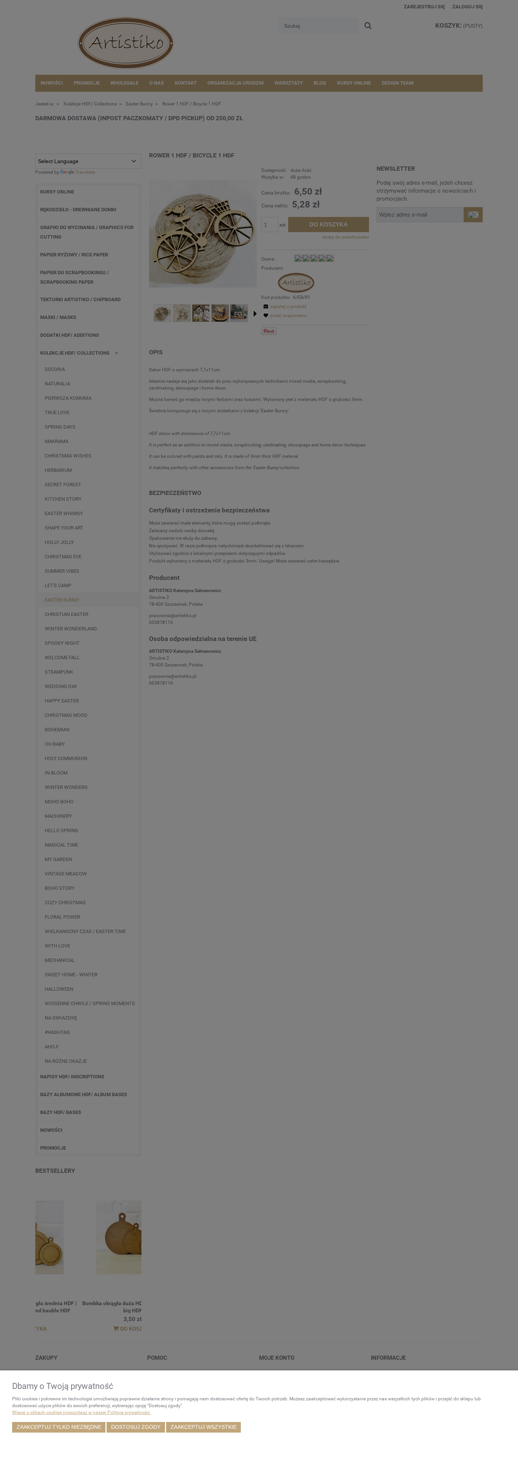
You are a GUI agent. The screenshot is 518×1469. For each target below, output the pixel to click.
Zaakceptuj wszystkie (204, 1427)
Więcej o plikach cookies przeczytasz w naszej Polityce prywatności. (81, 1412)
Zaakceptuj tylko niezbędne (59, 1427)
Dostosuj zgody (135, 1427)
